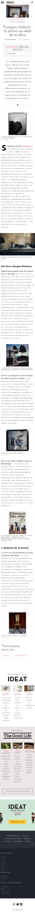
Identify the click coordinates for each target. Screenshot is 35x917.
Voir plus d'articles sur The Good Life (17, 791)
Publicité (27, 839)
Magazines (4, 878)
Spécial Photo (17, 48)
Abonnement (18, 841)
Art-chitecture (4, 863)
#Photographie (21, 655)
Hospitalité (6, 753)
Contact (7, 841)
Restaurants (30, 752)
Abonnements (4, 876)
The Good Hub (5, 891)
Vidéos (2, 868)
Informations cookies (13, 839)
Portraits (20, 19)
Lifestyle (3, 857)
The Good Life (5, 886)
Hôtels (17, 753)
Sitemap (28, 841)
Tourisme (3, 861)
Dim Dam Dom (5, 893)
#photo (6, 655)
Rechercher (32, 2)
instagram (21, 904)
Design (11, 19)
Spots (2, 866)
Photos (2, 870)
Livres (2, 880)
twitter (17, 904)
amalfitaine (26, 146)
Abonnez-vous (17, 822)
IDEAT (2, 889)
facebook (14, 904)
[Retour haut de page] (32, 844)
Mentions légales (13, 836)
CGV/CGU (25, 836)
